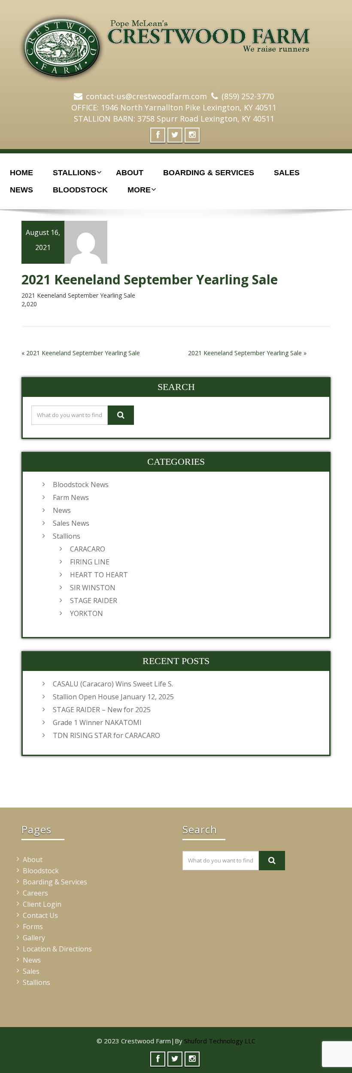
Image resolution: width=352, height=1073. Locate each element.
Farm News (71, 497)
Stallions (74, 172)
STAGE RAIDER (93, 600)
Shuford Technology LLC (219, 1040)
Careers (35, 893)
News (21, 190)
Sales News (71, 523)
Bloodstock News (81, 484)
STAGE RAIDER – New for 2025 (102, 709)
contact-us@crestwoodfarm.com (146, 96)
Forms (33, 926)
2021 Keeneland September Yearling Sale (83, 353)
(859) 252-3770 (248, 96)
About (129, 172)
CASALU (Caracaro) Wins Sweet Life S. (113, 684)
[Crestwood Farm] (176, 43)
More (139, 190)
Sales (287, 172)
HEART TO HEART (99, 574)
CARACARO (87, 549)
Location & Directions (57, 949)
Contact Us (40, 915)
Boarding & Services (208, 172)
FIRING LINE (89, 562)
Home (21, 172)
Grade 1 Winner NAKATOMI (97, 722)
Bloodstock (80, 190)
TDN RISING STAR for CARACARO (106, 735)
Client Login (42, 904)
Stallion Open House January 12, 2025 (113, 696)
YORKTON (86, 613)
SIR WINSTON (92, 587)
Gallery (34, 937)
